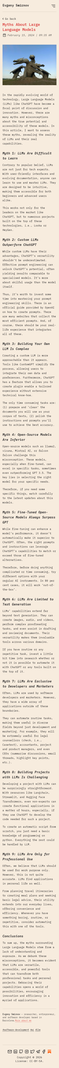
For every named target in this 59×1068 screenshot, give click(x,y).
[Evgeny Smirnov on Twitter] (32, 1051)
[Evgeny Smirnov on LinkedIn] (15, 1051)
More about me (23, 1020)
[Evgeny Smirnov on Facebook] (43, 1051)
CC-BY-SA (36, 1061)
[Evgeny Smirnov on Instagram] (26, 1051)
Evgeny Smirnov (16, 5)
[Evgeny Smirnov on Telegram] (38, 1051)
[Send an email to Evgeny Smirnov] (9, 1051)
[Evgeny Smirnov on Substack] (49, 1051)
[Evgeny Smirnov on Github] (21, 1051)
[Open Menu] (53, 6)
